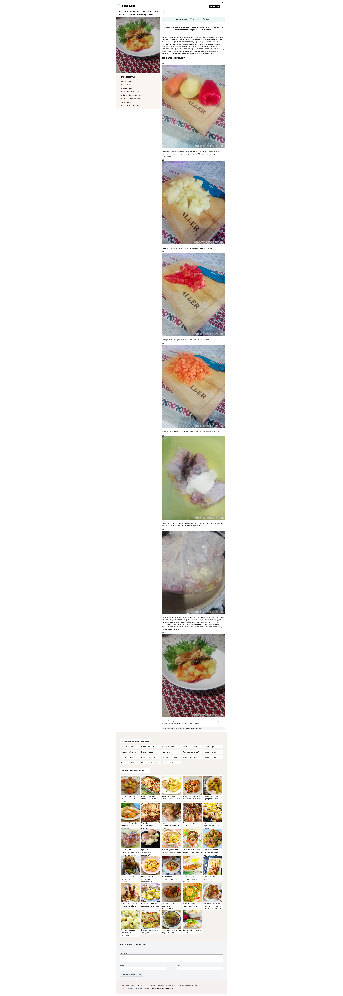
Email (179, 966)
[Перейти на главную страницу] (128, 6)
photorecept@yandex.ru (134, 988)
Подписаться (214, 6)
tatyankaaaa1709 (179, 728)
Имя (122, 966)
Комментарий (125, 953)
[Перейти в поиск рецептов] (225, 6)
